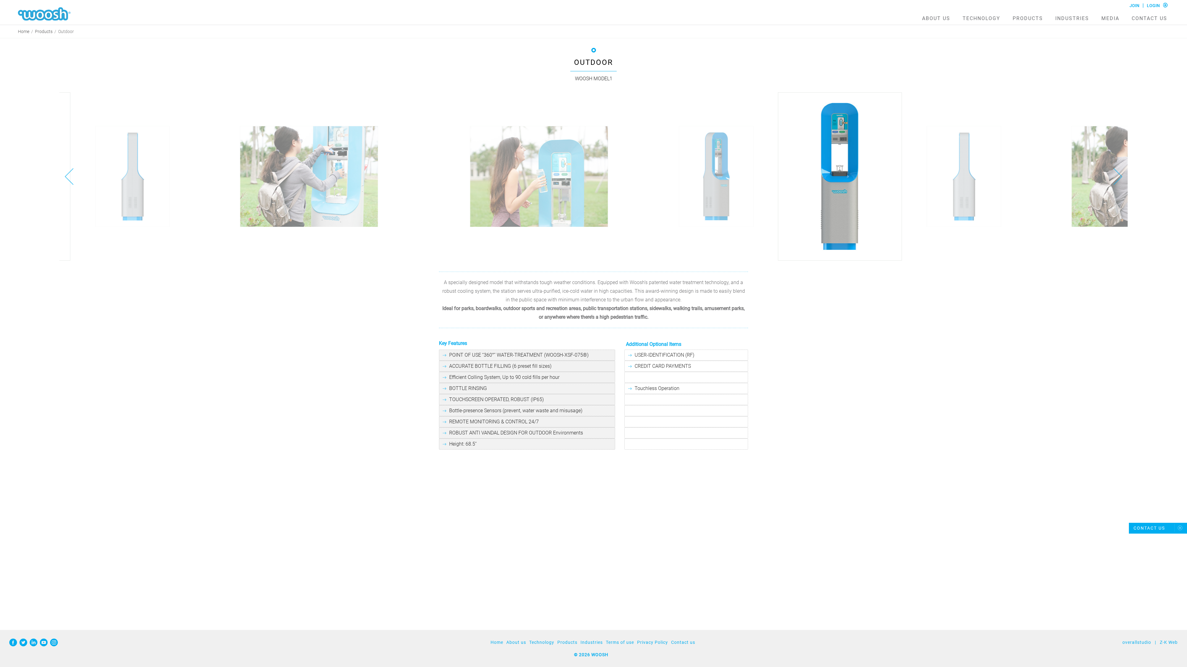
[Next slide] (1118, 177)
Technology (981, 18)
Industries (1072, 18)
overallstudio (1136, 642)
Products (1028, 18)
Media (1110, 18)
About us (936, 18)
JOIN (1134, 5)
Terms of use (620, 642)
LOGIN (1153, 5)
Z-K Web (1169, 642)
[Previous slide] (69, 177)
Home (23, 31)
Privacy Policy (652, 642)
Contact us (1149, 18)
